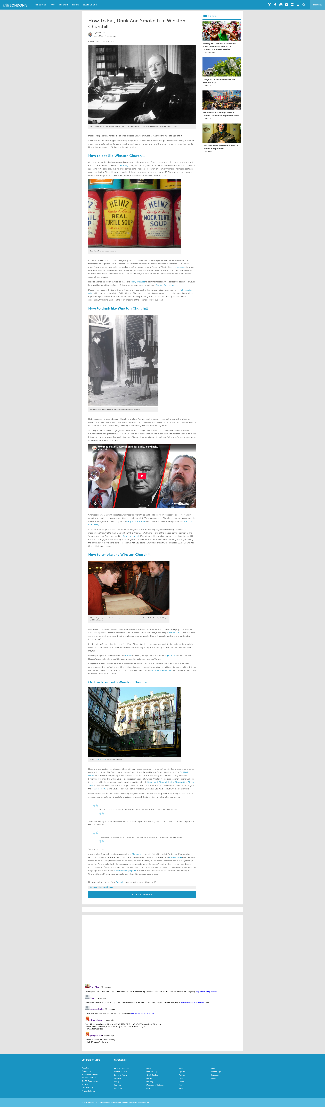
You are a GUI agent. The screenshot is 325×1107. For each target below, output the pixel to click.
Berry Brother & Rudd (136, 521)
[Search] (303, 4)
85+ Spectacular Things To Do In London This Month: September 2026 (220, 114)
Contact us (86, 1071)
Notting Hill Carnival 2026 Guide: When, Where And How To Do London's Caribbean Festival (219, 46)
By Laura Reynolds (208, 52)
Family (116, 1082)
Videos (213, 1078)
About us (85, 1068)
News (181, 1068)
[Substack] (292, 4)
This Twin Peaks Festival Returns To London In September (220, 147)
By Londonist (206, 85)
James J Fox (174, 633)
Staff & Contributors (90, 1081)
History (75, 5)
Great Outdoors (152, 1075)
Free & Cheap (151, 1072)
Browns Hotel (175, 857)
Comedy (117, 1078)
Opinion (182, 1072)
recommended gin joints (125, 870)
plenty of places (138, 282)
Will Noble (100, 33)
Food (148, 1068)
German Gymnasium (165, 285)
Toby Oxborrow (100, 759)
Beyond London (90, 5)
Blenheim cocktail (131, 536)
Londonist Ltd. (144, 1102)
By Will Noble (207, 151)
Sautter (128, 655)
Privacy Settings (88, 1091)
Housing (149, 1082)
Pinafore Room (99, 789)
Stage (181, 1088)
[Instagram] (280, 4)
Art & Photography (121, 1068)
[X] (269, 4)
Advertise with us (89, 1078)
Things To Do (40, 5)
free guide (120, 882)
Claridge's (136, 854)
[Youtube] (286, 4)
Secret (181, 1082)
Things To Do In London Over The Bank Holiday (218, 81)
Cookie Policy (87, 1088)
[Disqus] (162, 1014)
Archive (85, 1084)
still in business (177, 267)
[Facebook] (275, 4)
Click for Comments (142, 895)
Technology (216, 1072)
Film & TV (118, 1088)
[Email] (297, 4)
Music (148, 1088)
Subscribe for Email (90, 1074)
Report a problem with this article (101, 887)
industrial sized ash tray (161, 670)
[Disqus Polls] (162, 949)
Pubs (53, 5)
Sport (181, 1085)
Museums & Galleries (155, 1085)
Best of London (120, 1072)
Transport (63, 5)
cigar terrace (171, 655)
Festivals (117, 1085)
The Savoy (123, 165)
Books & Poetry (120, 1075)
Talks (213, 1068)
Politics (182, 1075)
